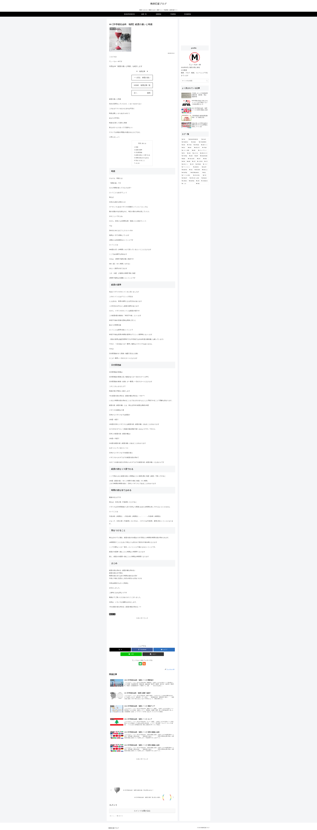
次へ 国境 (142, 93)
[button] (153, 654)
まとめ (138, 163)
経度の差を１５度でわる (143, 155)
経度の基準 (139, 150)
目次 (139, 143)
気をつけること (140, 160)
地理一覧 (113, 614)
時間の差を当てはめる (142, 157)
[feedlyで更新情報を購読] (140, 663)
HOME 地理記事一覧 (142, 85)
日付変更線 (139, 152)
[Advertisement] (142, 631)
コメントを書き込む (142, 811)
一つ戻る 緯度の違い (142, 77)
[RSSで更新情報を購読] (144, 663)
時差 (137, 147)
